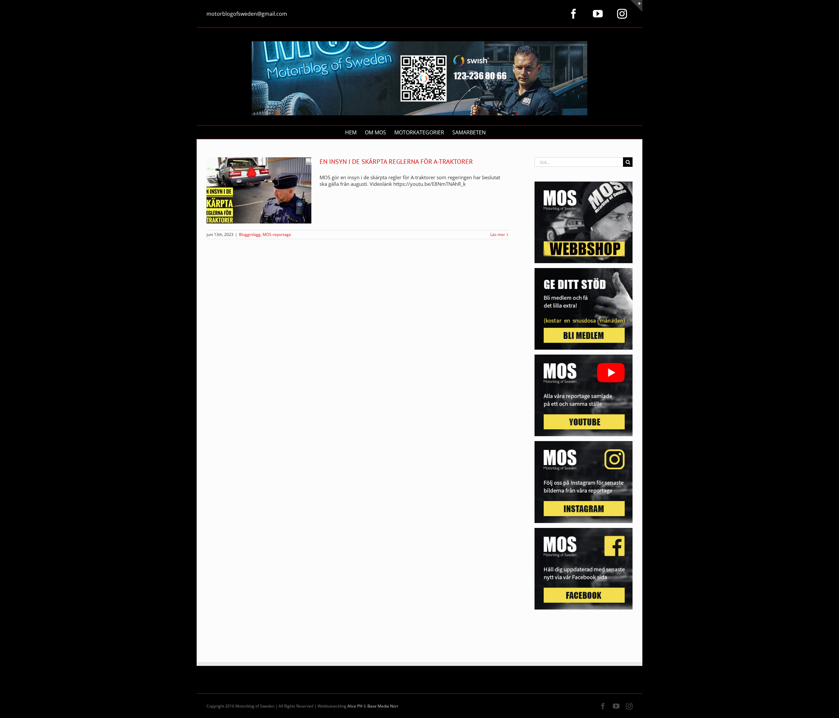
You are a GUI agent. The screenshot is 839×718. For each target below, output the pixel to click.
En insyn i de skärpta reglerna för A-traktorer (396, 161)
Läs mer (497, 234)
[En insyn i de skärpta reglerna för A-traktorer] (258, 190)
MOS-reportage (277, 234)
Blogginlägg (250, 234)
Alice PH (354, 706)
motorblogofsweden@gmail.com (246, 13)
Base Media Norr (383, 706)
